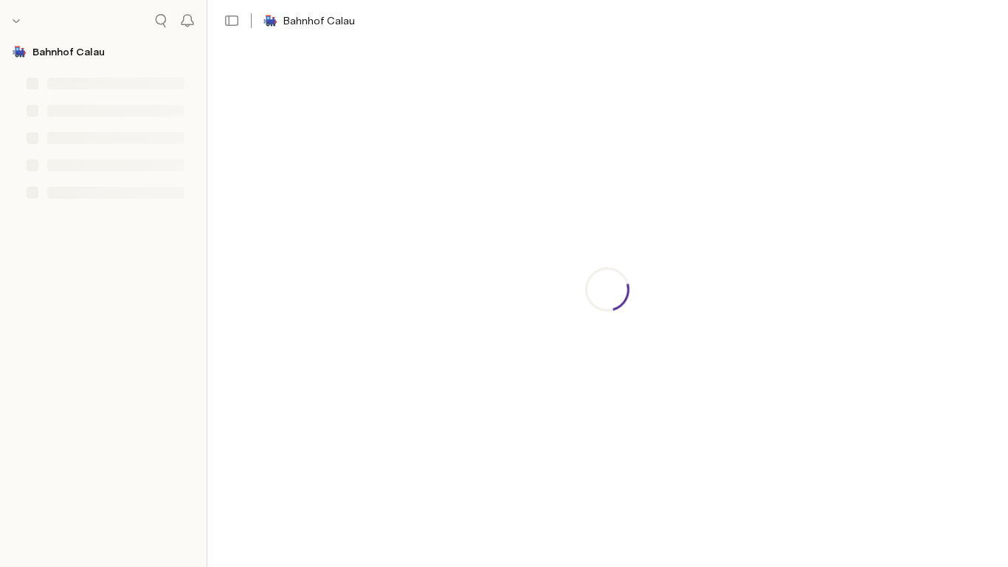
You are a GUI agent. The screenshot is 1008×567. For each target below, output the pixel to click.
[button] (231, 20)
